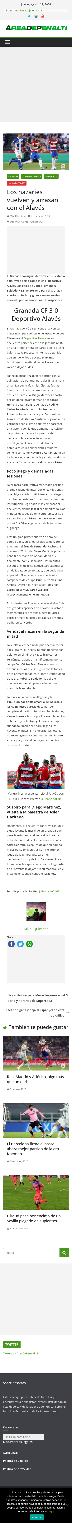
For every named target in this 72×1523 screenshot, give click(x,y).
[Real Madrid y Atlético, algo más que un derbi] (36, 1039)
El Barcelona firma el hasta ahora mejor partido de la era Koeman (33, 1148)
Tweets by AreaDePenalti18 (20, 1353)
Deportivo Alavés (32, 176)
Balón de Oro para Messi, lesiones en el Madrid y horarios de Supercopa (38, 998)
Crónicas (13, 176)
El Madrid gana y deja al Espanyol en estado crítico (34, 1013)
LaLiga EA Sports (16, 183)
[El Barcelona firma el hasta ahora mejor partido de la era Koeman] (36, 1106)
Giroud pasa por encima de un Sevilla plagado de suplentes (34, 1218)
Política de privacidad (17, 1469)
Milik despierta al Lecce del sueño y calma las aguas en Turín (43, 9)
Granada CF (51, 176)
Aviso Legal (10, 1453)
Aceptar (37, 1517)
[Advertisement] (36, 84)
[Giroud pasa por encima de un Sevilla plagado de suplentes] (36, 1178)
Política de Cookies (15, 1461)
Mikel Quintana (18, 216)
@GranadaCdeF (52, 799)
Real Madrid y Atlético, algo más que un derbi (35, 1079)
